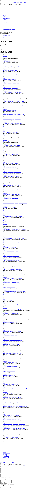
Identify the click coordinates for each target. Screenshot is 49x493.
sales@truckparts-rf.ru (6, 2)
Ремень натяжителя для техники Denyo (11, 348)
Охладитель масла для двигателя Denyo (11, 282)
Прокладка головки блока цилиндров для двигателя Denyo (15, 309)
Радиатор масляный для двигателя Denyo (11, 322)
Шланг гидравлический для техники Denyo (12, 437)
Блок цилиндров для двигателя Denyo (10, 79)
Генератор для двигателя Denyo (9, 110)
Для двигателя (6, 36)
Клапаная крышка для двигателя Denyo (11, 176)
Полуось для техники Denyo (8, 300)
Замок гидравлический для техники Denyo (11, 158)
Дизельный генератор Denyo (9, 29)
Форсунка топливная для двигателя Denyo (11, 419)
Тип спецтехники (6, 27)
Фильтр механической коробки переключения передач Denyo (15, 406)
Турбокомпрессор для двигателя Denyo (11, 384)
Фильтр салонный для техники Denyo (10, 410)
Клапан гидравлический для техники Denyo (12, 172)
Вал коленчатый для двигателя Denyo (10, 88)
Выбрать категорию (4, 33)
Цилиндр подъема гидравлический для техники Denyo (14, 428)
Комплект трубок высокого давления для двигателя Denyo (15, 203)
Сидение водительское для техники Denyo (11, 357)
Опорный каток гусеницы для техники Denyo (12, 278)
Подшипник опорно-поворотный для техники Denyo (14, 291)
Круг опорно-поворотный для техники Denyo (12, 216)
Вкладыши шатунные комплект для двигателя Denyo (13, 105)
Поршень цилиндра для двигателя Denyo (11, 304)
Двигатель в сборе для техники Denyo (10, 136)
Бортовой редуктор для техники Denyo (11, 83)
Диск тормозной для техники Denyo (10, 154)
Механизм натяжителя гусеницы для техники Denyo (13, 238)
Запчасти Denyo (6, 26)
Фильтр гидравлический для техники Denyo (12, 397)
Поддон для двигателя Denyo (9, 287)
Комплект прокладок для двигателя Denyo (11, 194)
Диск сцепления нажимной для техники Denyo (12, 149)
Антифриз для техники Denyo (9, 61)
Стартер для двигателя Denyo (9, 371)
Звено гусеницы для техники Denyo (10, 163)
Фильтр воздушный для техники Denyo (11, 393)
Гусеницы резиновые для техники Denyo (11, 127)
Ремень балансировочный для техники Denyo (12, 340)
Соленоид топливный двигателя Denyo (11, 366)
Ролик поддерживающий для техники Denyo (12, 353)
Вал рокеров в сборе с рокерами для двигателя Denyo (14, 96)
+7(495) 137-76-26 (16, 2)
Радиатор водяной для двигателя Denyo (11, 313)
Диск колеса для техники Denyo (9, 141)
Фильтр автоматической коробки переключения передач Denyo (16, 388)
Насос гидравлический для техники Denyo (11, 256)
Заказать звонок (23, 2)
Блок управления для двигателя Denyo (11, 74)
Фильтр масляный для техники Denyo (10, 401)
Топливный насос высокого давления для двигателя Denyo (15, 379)
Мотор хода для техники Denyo (9, 247)
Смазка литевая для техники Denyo (10, 362)
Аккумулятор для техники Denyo (9, 57)
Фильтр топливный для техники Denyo (11, 415)
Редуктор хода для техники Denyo (10, 335)
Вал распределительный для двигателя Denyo (12, 92)
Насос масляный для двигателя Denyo (10, 264)
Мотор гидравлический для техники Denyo (12, 242)
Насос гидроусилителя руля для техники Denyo (12, 260)
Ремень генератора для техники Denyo (11, 344)
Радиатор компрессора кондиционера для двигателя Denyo (15, 317)
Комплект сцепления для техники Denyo (11, 198)
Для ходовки (5, 37)
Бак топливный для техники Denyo (10, 70)
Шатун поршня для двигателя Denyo (10, 432)
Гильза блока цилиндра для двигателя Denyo (12, 119)
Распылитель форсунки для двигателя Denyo (12, 326)
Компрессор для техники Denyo (9, 207)
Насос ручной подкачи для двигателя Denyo (12, 269)
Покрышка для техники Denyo (9, 295)
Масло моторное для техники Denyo (10, 220)
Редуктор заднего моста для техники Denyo (12, 331)
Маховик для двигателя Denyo (9, 233)
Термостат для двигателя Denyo (9, 375)
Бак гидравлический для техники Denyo (11, 65)
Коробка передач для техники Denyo (10, 211)
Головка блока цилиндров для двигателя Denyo (12, 123)
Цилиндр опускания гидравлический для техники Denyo (14, 424)
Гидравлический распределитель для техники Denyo (13, 114)
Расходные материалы (7, 38)
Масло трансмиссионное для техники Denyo (12, 225)
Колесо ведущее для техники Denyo (10, 180)
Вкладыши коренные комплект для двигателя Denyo (13, 101)
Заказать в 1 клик (4, 24)
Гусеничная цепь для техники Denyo (10, 132)
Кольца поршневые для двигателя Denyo (11, 189)
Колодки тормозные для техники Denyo (11, 185)
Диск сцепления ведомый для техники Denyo (12, 145)
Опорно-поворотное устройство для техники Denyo (13, 273)
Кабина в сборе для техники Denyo (10, 167)
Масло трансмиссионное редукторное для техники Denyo (14, 229)
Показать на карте (27, 5)
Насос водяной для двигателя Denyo (10, 251)
